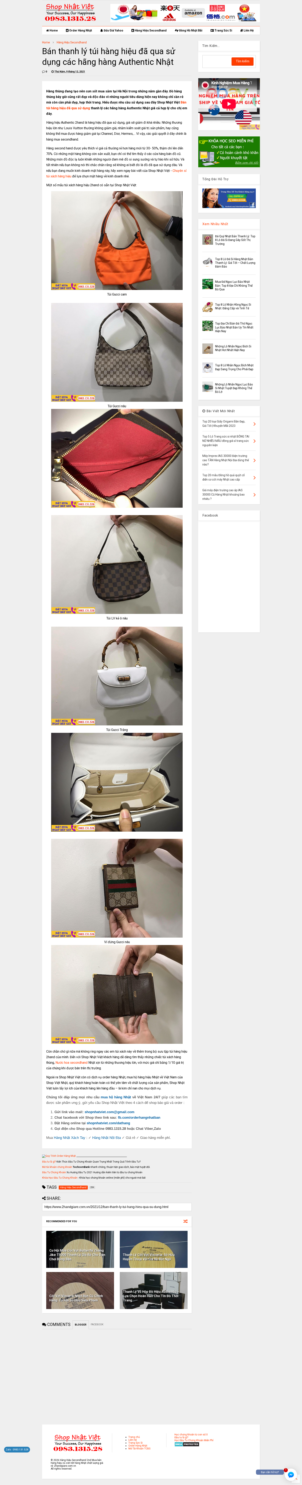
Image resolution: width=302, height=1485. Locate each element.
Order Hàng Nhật (80, 30)
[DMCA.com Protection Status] (186, 1445)
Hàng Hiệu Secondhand (150, 30)
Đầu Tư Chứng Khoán (54, 1172)
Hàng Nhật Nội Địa (106, 1138)
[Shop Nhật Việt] (185, 21)
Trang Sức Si (223, 30)
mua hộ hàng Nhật (116, 1097)
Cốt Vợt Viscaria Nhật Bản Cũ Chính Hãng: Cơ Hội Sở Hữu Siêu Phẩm (76, 1298)
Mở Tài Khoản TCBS (139, 1448)
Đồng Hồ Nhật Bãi (190, 30)
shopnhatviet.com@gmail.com (109, 1112)
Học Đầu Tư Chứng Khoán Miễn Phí (193, 1440)
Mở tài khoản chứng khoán (57, 1167)
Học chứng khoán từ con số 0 (191, 1434)
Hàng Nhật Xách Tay (69, 1138)
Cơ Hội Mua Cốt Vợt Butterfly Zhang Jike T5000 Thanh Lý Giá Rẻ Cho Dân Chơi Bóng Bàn (77, 1255)
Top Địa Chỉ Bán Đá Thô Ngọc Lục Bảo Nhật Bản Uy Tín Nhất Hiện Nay (234, 327)
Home (53, 30)
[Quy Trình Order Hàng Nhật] (59, 1155)
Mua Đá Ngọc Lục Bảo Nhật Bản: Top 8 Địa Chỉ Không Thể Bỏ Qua (233, 285)
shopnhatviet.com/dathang (108, 1123)
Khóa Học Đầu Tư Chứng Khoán (59, 1177)
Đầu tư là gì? (49, 1161)
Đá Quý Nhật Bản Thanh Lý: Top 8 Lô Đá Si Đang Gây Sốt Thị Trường (235, 240)
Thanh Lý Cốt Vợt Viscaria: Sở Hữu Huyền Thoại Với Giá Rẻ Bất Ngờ (149, 1257)
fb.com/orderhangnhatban (139, 1118)
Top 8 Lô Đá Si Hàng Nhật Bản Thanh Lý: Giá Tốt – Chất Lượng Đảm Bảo (235, 262)
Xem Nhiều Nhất (215, 224)
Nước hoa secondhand (71, 1063)
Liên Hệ (248, 30)
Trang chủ (134, 1437)
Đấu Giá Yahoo (113, 30)
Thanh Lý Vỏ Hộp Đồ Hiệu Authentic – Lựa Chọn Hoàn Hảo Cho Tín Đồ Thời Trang (151, 1296)
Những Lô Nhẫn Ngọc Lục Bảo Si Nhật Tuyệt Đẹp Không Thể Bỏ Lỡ (234, 388)
